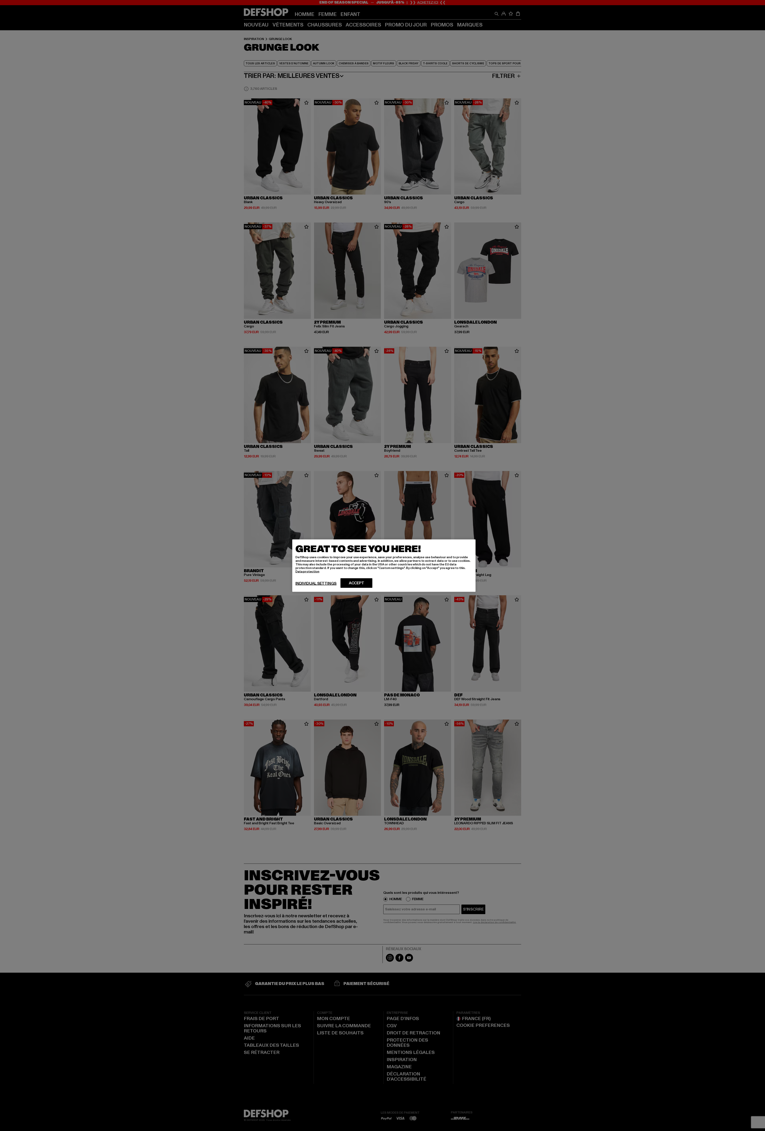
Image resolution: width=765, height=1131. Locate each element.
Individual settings (315, 583)
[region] (384, 565)
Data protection (307, 571)
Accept (356, 583)
